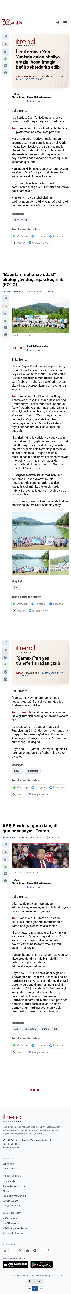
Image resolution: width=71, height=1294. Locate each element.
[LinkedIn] (42, 1250)
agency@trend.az (11, 1147)
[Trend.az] (12, 22)
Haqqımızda (9, 1181)
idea (16, 587)
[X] (20, 1250)
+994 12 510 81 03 (11, 1144)
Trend (15, 128)
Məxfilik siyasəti (11, 1223)
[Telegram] (35, 1250)
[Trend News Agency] (12, 1118)
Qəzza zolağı (20, 219)
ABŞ (16, 1029)
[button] (6, 37)
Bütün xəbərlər (33, 101)
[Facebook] (13, 1250)
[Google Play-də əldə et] (41, 1264)
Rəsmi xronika (10, 1168)
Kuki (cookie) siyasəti (13, 1233)
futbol (17, 771)
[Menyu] (65, 22)
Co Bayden (30, 1029)
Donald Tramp (49, 1029)
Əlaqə (6, 1191)
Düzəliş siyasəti (10, 1201)
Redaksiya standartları (14, 1196)
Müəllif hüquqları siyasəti (15, 1228)
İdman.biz (26, 712)
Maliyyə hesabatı (11, 1205)
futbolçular (32, 771)
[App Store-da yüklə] (15, 1264)
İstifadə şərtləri (10, 1218)
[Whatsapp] (6, 1250)
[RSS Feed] (49, 1250)
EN (29, 1288)
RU (41, 1288)
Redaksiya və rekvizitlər (14, 1186)
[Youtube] (27, 1250)
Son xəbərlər (9, 1163)
